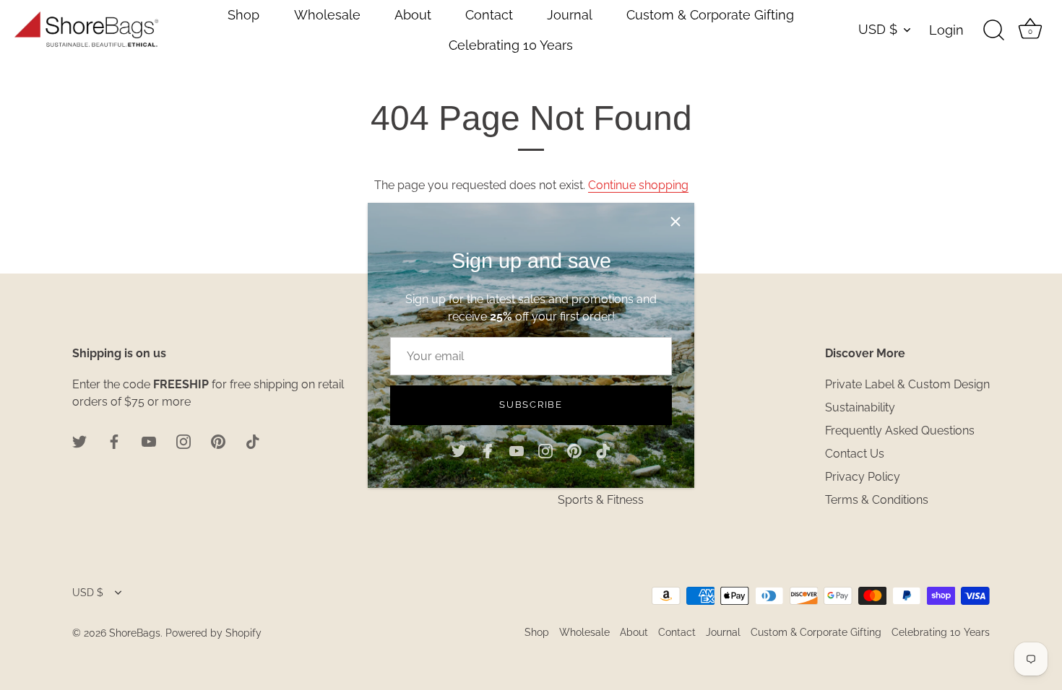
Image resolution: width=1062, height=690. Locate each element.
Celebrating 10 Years (511, 45)
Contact (489, 14)
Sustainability (860, 407)
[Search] (993, 30)
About (412, 14)
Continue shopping (638, 185)
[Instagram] (545, 451)
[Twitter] (459, 451)
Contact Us (854, 453)
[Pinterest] (574, 451)
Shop (243, 14)
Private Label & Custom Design (907, 384)
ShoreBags (134, 633)
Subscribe (530, 404)
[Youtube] (516, 451)
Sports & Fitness (601, 500)
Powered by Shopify (213, 633)
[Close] (675, 221)
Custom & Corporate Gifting (710, 14)
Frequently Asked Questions (900, 430)
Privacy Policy (862, 477)
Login (946, 30)
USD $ (877, 29)
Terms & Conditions (876, 500)
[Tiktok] (603, 451)
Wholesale (327, 14)
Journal (569, 14)
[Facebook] (487, 451)
